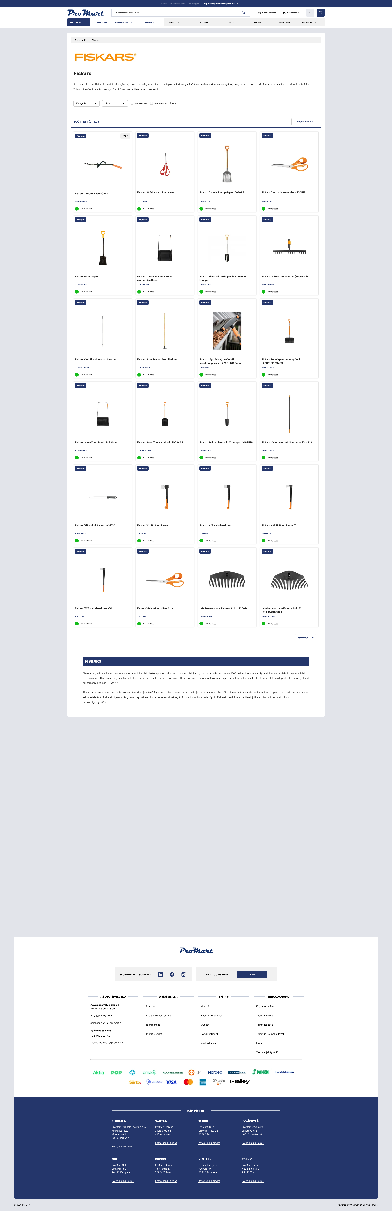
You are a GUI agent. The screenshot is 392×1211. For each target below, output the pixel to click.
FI (310, 12)
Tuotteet (75, 22)
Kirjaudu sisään (269, 12)
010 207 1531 (103, 1035)
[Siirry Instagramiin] (183, 974)
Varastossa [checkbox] (141, 103)
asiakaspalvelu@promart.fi (105, 1022)
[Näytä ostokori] (321, 13)
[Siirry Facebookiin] (172, 974)
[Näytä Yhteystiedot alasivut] (318, 22)
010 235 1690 (104, 1016)
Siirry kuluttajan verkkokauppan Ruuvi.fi (220, 3)
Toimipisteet (153, 1024)
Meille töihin (284, 22)
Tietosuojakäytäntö (267, 1052)
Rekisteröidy (293, 12)
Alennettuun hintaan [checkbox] (165, 103)
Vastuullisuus (208, 1043)
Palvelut (171, 22)
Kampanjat (121, 22)
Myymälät (204, 22)
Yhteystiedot (306, 22)
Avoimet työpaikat (211, 1015)
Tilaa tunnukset (265, 1015)
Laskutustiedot (209, 1033)
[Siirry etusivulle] (85, 12)
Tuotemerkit (102, 22)
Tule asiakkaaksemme (158, 1015)
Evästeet (261, 1043)
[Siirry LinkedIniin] (160, 974)
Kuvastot (150, 22)
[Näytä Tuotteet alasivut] (86, 22)
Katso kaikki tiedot (123, 1146)
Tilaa (252, 974)
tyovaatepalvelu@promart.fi (106, 1042)
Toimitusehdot (154, 1033)
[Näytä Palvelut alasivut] (183, 22)
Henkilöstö (207, 1006)
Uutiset (257, 22)
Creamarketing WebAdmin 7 (364, 1205)
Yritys (231, 22)
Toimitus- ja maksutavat (270, 1033)
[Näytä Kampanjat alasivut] (132, 22)
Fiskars (95, 40)
